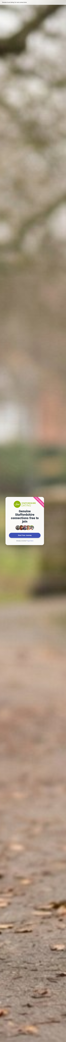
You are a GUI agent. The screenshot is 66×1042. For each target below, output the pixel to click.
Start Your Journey (25, 535)
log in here (30, 540)
